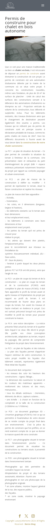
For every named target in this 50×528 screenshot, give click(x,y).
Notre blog (30, 524)
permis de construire (29, 73)
